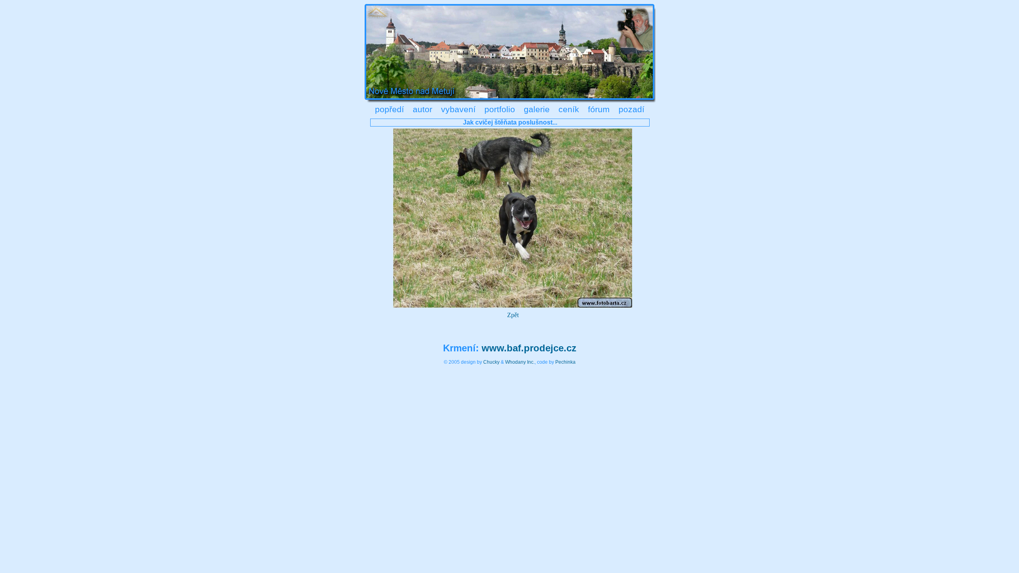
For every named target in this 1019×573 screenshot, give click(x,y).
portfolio (499, 109)
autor (422, 109)
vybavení (458, 109)
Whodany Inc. (520, 362)
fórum (599, 109)
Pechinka (565, 362)
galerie (537, 109)
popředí (389, 109)
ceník (568, 109)
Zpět (513, 315)
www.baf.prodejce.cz (529, 348)
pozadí (631, 109)
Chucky (491, 362)
